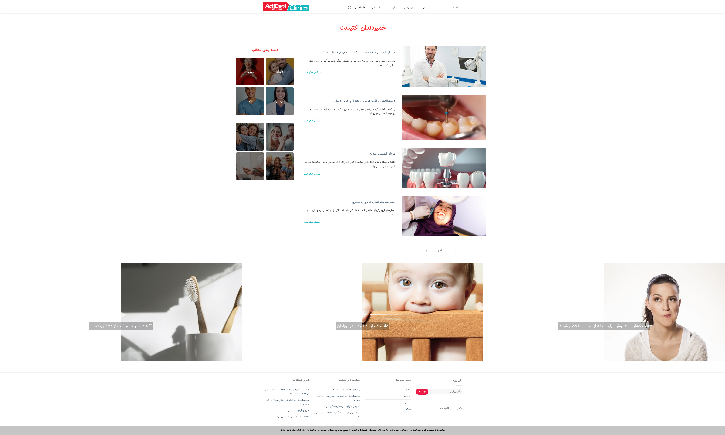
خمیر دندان (455, 408)
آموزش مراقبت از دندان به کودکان (343, 406)
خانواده (407, 396)
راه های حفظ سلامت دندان (346, 390)
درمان (407, 403)
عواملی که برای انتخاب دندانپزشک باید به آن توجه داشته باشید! (356, 52)
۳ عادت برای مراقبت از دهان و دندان (120, 326)
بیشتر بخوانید (312, 72)
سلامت (407, 390)
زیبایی (408, 409)
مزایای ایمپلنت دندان (382, 153)
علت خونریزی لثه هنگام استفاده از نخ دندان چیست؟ (337, 415)
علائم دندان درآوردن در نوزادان (362, 326)
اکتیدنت (444, 408)
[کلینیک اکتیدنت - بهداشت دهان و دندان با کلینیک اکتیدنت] (286, 7)
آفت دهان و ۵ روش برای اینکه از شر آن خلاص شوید (604, 326)
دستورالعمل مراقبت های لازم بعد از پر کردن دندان (364, 100)
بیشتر (441, 250)
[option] (604, 312)
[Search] (349, 9)
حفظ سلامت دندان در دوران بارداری (373, 202)
